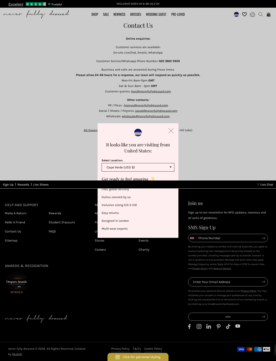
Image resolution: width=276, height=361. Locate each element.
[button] (171, 130)
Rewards (23, 184)
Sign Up (8, 184)
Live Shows (41, 184)
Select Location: (112, 160)
